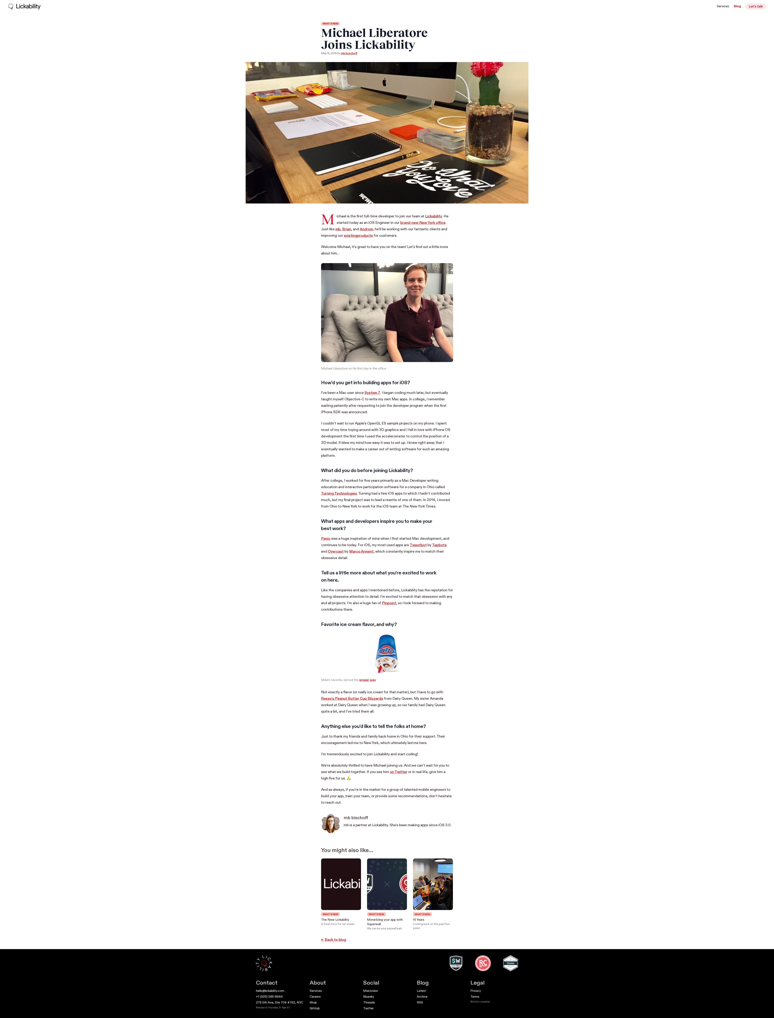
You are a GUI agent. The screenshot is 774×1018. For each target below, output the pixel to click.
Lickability (433, 216)
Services (723, 6)
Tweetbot (418, 545)
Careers (315, 996)
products (365, 236)
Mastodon (370, 991)
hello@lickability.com (270, 991)
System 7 (372, 393)
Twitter (368, 1008)
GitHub (315, 1008)
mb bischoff (349, 53)
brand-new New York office (422, 223)
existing (350, 236)
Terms (474, 996)
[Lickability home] (24, 6)
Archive (422, 996)
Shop (313, 1002)
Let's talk (756, 6)
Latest (421, 991)
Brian (346, 229)
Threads (369, 1002)
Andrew (366, 229)
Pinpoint (389, 603)
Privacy (475, 991)
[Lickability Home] (264, 963)
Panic (325, 539)
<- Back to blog (333, 940)
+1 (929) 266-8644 (269, 996)
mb (337, 229)
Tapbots (439, 545)
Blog (737, 6)
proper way (367, 680)
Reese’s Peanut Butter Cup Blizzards (352, 698)
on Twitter (398, 772)
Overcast (336, 551)
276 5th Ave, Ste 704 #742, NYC (279, 1002)
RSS (420, 1002)
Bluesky (368, 996)
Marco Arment (361, 551)
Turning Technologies (339, 493)
